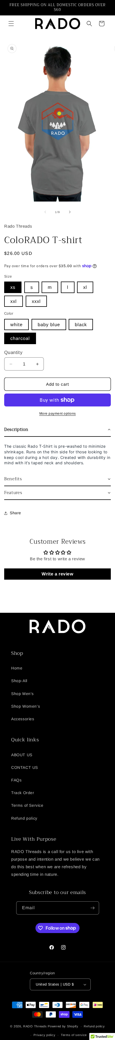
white (16, 324)
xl (85, 287)
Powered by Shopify (63, 1026)
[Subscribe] (93, 908)
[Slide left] (45, 212)
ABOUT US (21, 755)
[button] (11, 23)
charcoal (20, 338)
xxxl (36, 301)
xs (12, 287)
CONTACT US (24, 767)
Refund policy (24, 818)
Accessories (22, 719)
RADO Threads (35, 1026)
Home (16, 668)
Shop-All (19, 680)
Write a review (57, 574)
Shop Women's (25, 706)
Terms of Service (27, 805)
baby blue (49, 324)
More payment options (57, 413)
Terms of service (74, 1035)
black (81, 324)
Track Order (22, 792)
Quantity (13, 352)
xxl (13, 301)
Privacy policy (44, 1035)
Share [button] (15, 513)
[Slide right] (70, 212)
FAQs (16, 780)
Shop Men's (22, 693)
